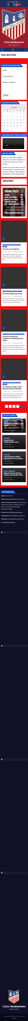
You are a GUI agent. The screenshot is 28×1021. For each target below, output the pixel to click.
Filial (4, 291)
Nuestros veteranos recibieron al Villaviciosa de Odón (13, 338)
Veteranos (21, 334)
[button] (23, 49)
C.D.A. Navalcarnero (14, 42)
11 (4, 120)
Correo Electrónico (8, 76)
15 (17, 120)
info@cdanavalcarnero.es (15, 512)
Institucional (5, 244)
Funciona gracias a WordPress (10, 1016)
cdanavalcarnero (18, 251)
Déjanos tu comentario (9, 82)
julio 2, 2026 (8, 428)
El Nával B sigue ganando (12, 294)
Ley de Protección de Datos (8, 522)
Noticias (11, 244)
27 (10, 125)
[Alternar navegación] (13, 50)
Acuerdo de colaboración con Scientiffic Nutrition (12, 442)
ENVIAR (6, 95)
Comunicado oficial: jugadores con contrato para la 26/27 (13, 458)
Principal (5, 246)
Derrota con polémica (11, 249)
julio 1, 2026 (8, 444)
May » (7, 130)
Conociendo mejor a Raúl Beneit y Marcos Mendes (12, 388)
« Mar (4, 130)
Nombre (5, 70)
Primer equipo (17, 244)
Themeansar (14, 1018)
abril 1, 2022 (7, 391)
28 (14, 125)
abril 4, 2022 (7, 251)
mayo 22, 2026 (8, 461)
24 (23, 122)
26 (7, 125)
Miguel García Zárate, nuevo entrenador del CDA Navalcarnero (13, 475)
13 (10, 120)
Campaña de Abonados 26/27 (13, 425)
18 (4, 122)
